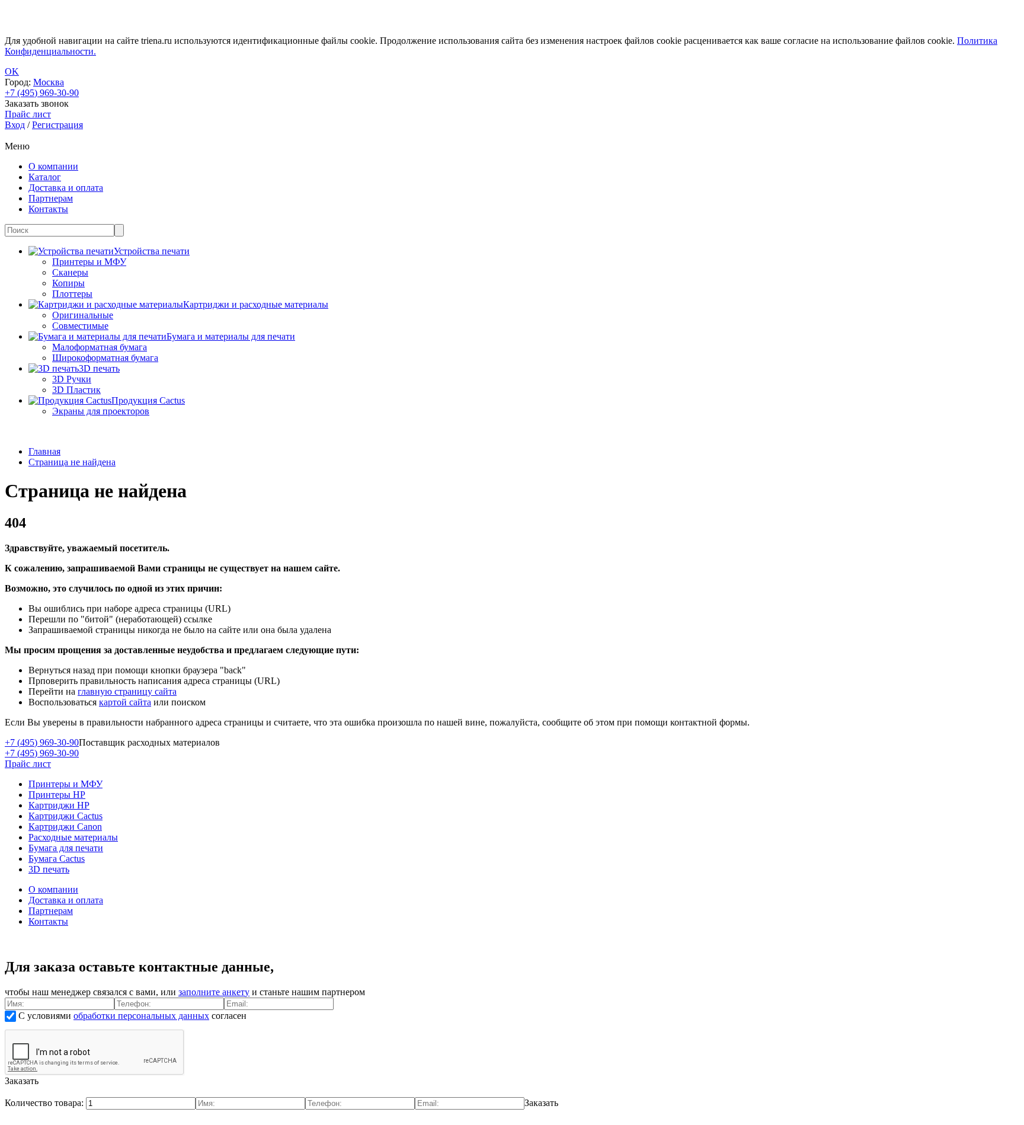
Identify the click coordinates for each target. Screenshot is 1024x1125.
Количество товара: (45, 1103)
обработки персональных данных (141, 1016)
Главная (44, 451)
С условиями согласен (131, 1016)
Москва (48, 82)
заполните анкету (213, 992)
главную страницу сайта (127, 691)
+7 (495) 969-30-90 (42, 93)
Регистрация (57, 125)
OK (12, 71)
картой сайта (125, 702)
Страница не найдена (72, 462)
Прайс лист (28, 764)
